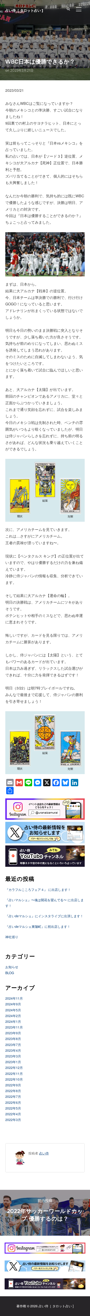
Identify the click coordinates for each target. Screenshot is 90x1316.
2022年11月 (14, 1073)
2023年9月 (13, 1033)
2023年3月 (13, 1056)
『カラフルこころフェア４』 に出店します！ (38, 889)
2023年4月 (13, 1050)
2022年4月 (13, 1114)
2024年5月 (13, 1010)
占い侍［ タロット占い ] (24, 10)
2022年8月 (13, 1090)
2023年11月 (14, 1027)
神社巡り (11, 936)
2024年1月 (13, 1021)
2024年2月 (13, 1015)
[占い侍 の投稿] (19, 1153)
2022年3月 (13, 1119)
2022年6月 (13, 1102)
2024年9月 (13, 1004)
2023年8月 (13, 1038)
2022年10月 (14, 1079)
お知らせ (11, 967)
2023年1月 (13, 1061)
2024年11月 (14, 998)
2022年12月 (14, 1067)
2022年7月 (13, 1096)
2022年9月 (13, 1085)
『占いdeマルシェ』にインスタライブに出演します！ (44, 916)
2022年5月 (13, 1108)
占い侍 (44, 1153)
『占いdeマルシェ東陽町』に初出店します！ (37, 926)
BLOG (9, 972)
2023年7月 (13, 1044)
